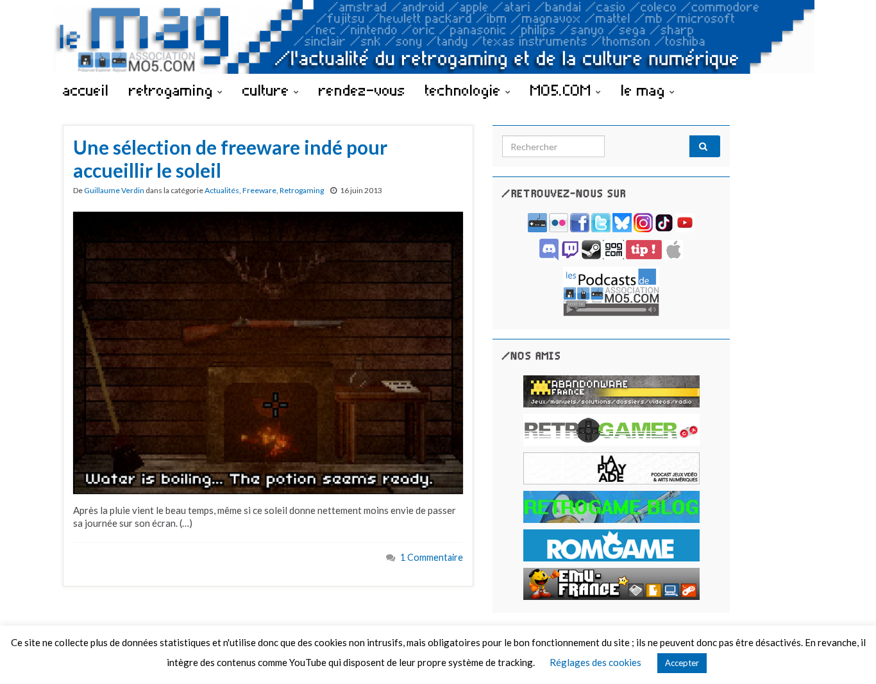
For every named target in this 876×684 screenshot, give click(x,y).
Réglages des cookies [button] (595, 662)
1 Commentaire (431, 557)
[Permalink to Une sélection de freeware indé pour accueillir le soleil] (268, 351)
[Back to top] (847, 655)
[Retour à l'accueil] (438, 37)
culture (268, 90)
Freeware (259, 190)
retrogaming (173, 90)
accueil (86, 90)
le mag (645, 90)
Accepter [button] (682, 663)
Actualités (222, 190)
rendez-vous (362, 90)
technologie (465, 90)
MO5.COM (563, 90)
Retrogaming (302, 190)
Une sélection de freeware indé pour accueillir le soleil (230, 158)
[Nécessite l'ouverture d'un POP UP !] (611, 290)
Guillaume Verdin (114, 190)
